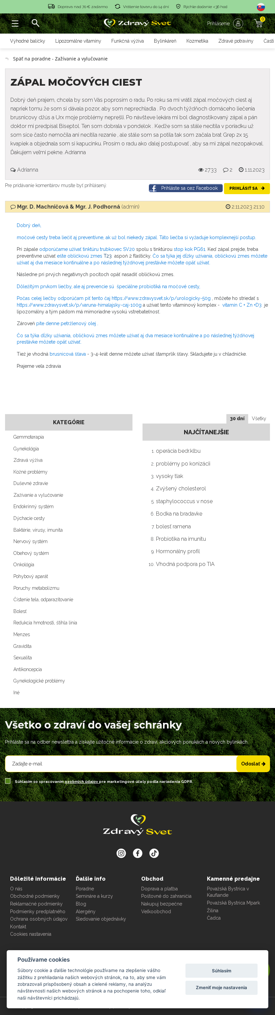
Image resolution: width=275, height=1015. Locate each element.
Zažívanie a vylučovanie (38, 495)
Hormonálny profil (178, 551)
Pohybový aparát (30, 576)
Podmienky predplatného (37, 911)
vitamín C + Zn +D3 (241, 305)
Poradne (85, 888)
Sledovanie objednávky (101, 919)
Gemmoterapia (28, 437)
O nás (16, 888)
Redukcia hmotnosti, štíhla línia (45, 622)
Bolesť (19, 611)
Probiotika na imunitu (181, 539)
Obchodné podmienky (35, 896)
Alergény (86, 911)
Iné (16, 692)
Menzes (21, 634)
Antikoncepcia (27, 669)
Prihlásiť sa (244, 188)
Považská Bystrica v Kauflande (228, 892)
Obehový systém (31, 553)
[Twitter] (138, 853)
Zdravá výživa (28, 460)
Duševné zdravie (30, 483)
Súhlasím (221, 970)
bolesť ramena (173, 526)
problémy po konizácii (183, 463)
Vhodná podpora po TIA (185, 564)
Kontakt (18, 926)
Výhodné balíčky (27, 41)
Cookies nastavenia (30, 934)
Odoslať (250, 763)
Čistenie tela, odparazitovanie (43, 599)
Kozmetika (197, 41)
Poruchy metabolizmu (36, 588)
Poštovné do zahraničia (166, 896)
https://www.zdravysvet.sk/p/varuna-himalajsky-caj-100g (79, 305)
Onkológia (23, 564)
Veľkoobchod (156, 911)
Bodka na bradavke (179, 514)
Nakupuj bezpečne (161, 904)
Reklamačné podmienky (36, 904)
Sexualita (22, 657)
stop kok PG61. (190, 249)
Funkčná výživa (127, 41)
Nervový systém (30, 541)
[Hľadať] (35, 23)
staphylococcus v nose (184, 501)
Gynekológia (26, 448)
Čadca (214, 918)
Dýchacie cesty (29, 518)
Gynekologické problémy (39, 680)
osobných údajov (82, 782)
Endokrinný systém (33, 506)
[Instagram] (121, 853)
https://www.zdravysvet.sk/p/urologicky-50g (161, 298)
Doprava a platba (159, 888)
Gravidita (22, 646)
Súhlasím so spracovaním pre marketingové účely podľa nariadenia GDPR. (103, 782)
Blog (81, 904)
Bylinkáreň (165, 41)
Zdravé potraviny (236, 41)
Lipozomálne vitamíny (78, 41)
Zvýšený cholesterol (181, 488)
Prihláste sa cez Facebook (189, 188)
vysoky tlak (169, 476)
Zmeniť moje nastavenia (221, 987)
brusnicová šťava (67, 354)
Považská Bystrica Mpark (233, 903)
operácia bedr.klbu (178, 451)
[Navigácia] (15, 23)
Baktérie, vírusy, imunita (38, 530)
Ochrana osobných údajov (38, 919)
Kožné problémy (30, 472)
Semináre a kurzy (94, 896)
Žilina (212, 910)
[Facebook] (154, 853)
